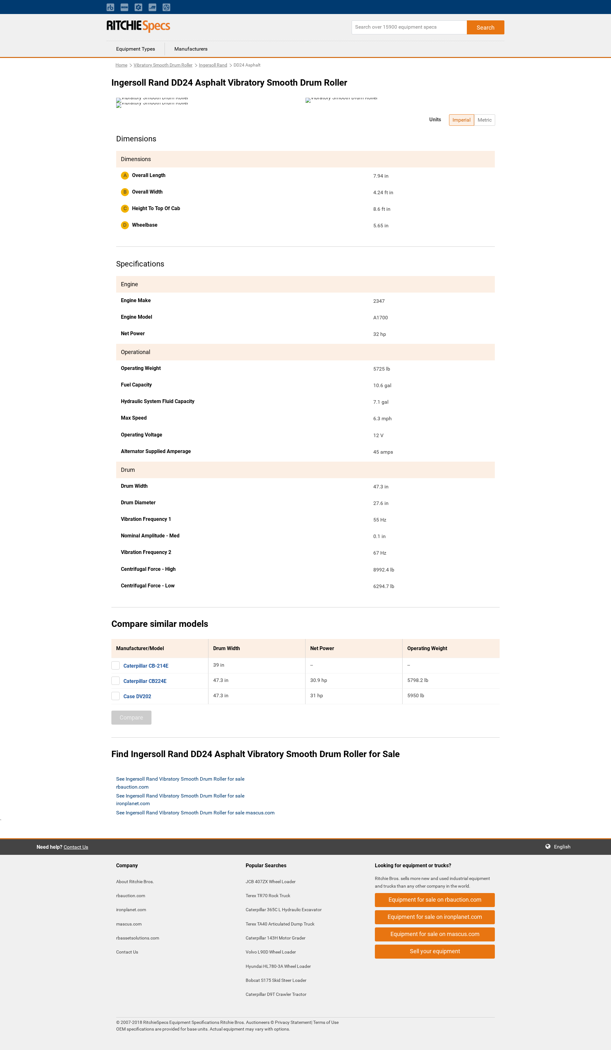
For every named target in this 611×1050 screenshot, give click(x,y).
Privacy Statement (293, 1022)
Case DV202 (137, 696)
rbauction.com (130, 895)
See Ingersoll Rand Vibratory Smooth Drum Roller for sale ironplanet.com (180, 799)
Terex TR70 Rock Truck (268, 895)
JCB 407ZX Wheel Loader (271, 881)
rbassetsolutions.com (137, 937)
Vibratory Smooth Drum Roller (163, 64)
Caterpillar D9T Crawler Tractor (276, 994)
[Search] (485, 27)
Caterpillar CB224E (144, 681)
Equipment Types (135, 49)
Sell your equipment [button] (435, 951)
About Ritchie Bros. (135, 881)
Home (121, 64)
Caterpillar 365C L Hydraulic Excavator (284, 909)
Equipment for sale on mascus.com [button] (435, 934)
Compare (131, 717)
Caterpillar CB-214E (145, 666)
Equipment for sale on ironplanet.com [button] (435, 916)
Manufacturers (190, 49)
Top (599, 1041)
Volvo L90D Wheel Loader (271, 951)
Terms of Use (325, 1022)
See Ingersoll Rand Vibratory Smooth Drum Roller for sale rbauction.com (180, 783)
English (564, 847)
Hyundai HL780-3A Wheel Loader (278, 966)
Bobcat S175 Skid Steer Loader (276, 980)
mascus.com (129, 923)
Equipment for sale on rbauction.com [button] (435, 899)
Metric (485, 120)
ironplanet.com (131, 909)
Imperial (462, 120)
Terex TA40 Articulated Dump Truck (280, 923)
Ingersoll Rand (213, 64)
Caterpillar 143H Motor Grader (276, 937)
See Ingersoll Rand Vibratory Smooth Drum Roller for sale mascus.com (195, 813)
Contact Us (76, 847)
